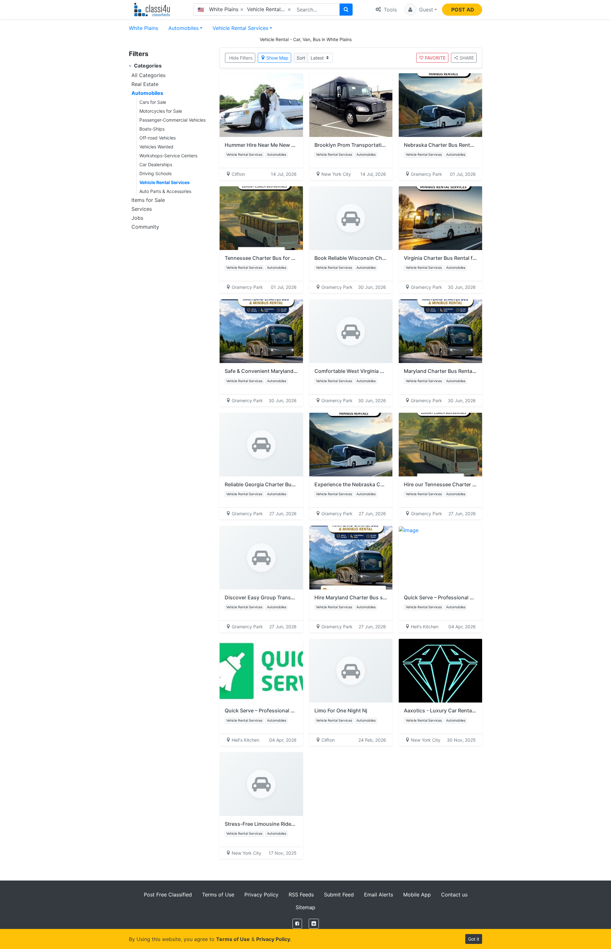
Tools (389, 9)
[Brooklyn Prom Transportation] (351, 105)
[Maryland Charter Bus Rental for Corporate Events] (440, 331)
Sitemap (305, 907)
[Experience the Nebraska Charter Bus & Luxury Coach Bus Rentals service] (351, 444)
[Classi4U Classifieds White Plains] (153, 10)
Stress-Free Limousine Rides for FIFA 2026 (276, 824)
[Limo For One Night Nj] (351, 671)
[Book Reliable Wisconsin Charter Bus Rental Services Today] (351, 218)
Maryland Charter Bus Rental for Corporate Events (465, 371)
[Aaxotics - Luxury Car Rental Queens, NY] (440, 671)
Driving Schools (155, 173)
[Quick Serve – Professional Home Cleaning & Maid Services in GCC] (440, 557)
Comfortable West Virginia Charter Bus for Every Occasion (385, 371)
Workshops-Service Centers (168, 155)
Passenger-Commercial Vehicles (172, 120)
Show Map (277, 58)
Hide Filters (240, 58)
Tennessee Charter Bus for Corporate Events (279, 258)
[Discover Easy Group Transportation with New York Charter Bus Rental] (261, 557)
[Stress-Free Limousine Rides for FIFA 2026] (261, 784)
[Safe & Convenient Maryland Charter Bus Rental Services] (261, 331)
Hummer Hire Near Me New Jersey (266, 145)
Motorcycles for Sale (160, 111)
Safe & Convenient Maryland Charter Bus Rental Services (293, 371)
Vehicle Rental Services (240, 28)
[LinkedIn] (314, 924)
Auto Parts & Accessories (165, 191)
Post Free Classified (168, 894)
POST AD (462, 9)
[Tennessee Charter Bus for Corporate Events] (261, 218)
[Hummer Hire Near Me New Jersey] (261, 105)
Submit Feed (339, 894)
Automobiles (183, 28)
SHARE (467, 58)
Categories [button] (145, 66)
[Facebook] (297, 924)
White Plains (143, 28)
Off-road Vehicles (157, 137)
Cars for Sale (152, 102)
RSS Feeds (301, 894)
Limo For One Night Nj (340, 710)
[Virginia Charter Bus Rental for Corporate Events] (440, 218)
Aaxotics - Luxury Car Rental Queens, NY (453, 710)
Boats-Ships (152, 129)
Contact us (454, 894)
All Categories (148, 75)
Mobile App (417, 894)
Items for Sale (148, 200)
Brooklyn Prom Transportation (351, 145)
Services (141, 209)
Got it (473, 939)
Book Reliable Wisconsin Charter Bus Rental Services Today (386, 258)
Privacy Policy (261, 894)
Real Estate (144, 84)
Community (145, 227)
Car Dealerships (155, 164)
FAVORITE (435, 58)
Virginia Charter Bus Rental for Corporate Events (463, 258)
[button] (420, 10)
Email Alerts (378, 894)
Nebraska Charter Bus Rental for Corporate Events (465, 145)
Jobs (137, 218)
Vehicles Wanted (156, 146)
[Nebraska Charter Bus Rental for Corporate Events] (440, 105)
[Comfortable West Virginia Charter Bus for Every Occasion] (351, 331)
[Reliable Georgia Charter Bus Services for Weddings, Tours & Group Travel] (261, 444)
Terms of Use (218, 894)
